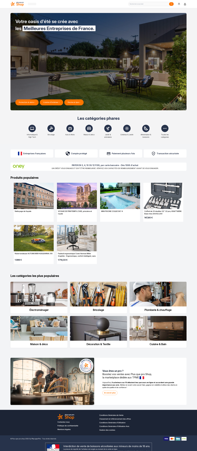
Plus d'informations (34, 218)
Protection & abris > (27, 102)
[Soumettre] (171, 4)
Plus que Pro (36, 439)
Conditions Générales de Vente (111, 415)
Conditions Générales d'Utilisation (112, 423)
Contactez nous (63, 422)
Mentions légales (64, 429)
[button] (179, 3)
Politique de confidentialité (67, 426)
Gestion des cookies (107, 430)
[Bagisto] (17, 4)
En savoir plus (110, 393)
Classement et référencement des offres (115, 419)
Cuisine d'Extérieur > (51, 102)
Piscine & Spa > (74, 102)
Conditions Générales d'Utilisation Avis (114, 426)
